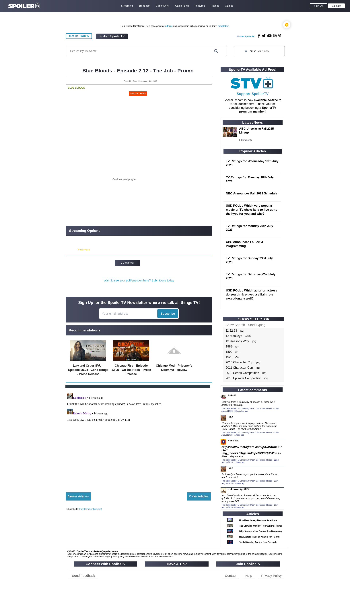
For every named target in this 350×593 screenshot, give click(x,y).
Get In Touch (79, 36)
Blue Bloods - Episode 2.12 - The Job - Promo (138, 71)
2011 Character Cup (239, 367)
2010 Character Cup (239, 362)
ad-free (169, 26)
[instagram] (275, 36)
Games (229, 5)
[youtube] (269, 36)
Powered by (71, 250)
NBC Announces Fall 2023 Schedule (251, 193)
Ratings (215, 5)
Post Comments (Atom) (90, 509)
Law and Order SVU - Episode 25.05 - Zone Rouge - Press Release (88, 370)
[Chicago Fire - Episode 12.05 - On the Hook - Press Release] (131, 361)
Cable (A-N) (163, 5)
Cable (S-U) (182, 5)
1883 (229, 346)
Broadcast (144, 5)
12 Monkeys (234, 336)
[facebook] (259, 36)
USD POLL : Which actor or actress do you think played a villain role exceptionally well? (251, 294)
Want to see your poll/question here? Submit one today (139, 280)
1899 (229, 352)
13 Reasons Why (237, 341)
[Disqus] (138, 437)
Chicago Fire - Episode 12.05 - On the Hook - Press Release (131, 370)
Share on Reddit (138, 93)
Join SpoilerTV (113, 36)
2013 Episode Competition (243, 378)
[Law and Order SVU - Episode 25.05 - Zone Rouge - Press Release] (88, 361)
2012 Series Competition (242, 373)
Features (200, 5)
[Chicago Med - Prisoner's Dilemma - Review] (174, 361)
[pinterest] (280, 36)
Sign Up (318, 5)
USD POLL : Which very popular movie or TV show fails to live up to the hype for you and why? (251, 209)
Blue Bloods (76, 87)
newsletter (223, 26)
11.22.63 (231, 330)
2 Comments (127, 263)
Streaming (127, 5)
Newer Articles (78, 496)
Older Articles (199, 496)
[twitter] (263, 36)
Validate (336, 5)
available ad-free (266, 100)
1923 (229, 357)
